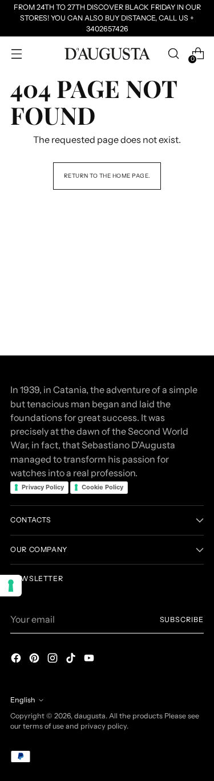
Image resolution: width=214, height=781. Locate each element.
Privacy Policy (43, 487)
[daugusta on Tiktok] (72, 659)
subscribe (182, 619)
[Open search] (173, 54)
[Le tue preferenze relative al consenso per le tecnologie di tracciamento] (11, 585)
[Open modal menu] (16, 54)
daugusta (90, 716)
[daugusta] (107, 54)
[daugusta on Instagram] (53, 659)
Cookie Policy (102, 487)
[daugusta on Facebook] (17, 659)
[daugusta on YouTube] (90, 659)
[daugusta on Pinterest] (35, 659)
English (22, 700)
